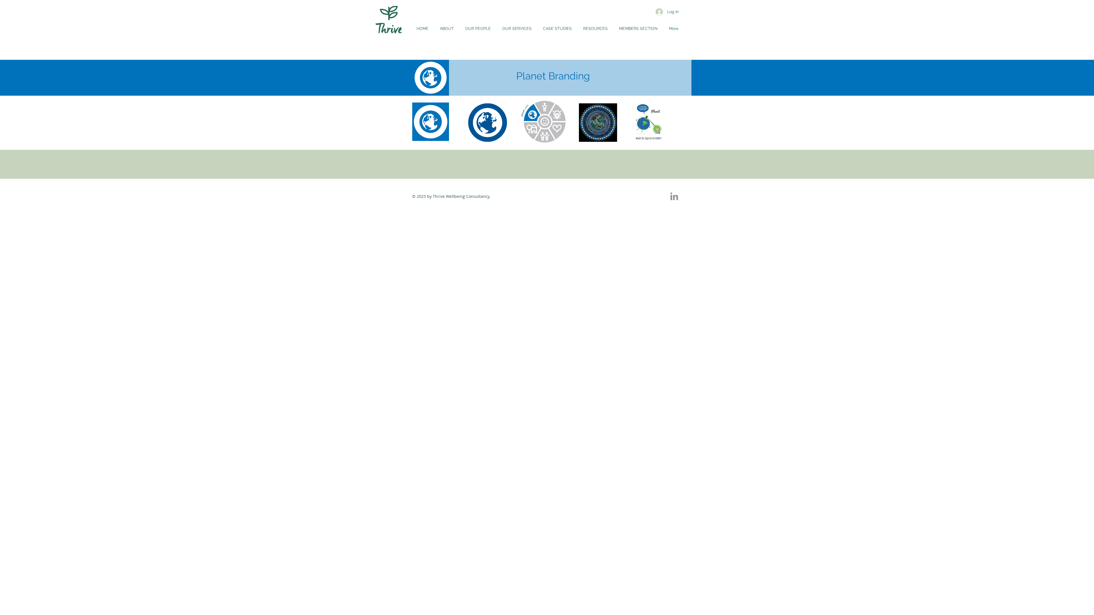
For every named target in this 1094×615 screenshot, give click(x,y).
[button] (595, 28)
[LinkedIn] (674, 196)
